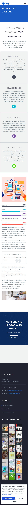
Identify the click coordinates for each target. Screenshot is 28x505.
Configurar (14, 501)
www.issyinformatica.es (15, 393)
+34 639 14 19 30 (12, 388)
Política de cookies (6, 494)
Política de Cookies (8, 405)
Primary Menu (25, 3)
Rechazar (20, 498)
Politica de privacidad (8, 412)
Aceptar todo (8, 498)
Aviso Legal (6, 409)
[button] (14, 337)
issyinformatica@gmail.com (14, 390)
